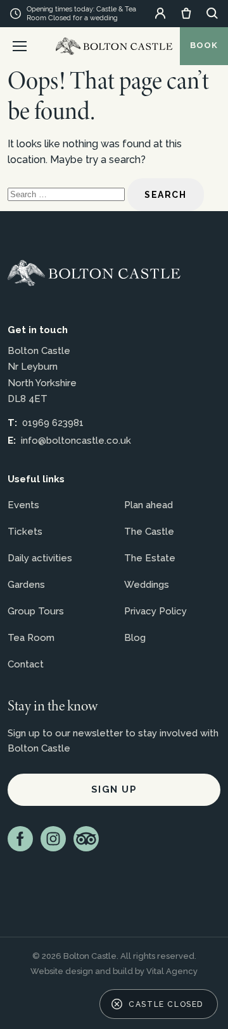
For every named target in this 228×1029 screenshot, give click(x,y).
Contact (26, 664)
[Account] (160, 13)
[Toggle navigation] (19, 46)
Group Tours (36, 611)
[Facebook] (20, 838)
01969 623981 (53, 423)
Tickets (25, 531)
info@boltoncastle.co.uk (76, 440)
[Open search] (212, 13)
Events (23, 505)
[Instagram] (53, 838)
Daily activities (40, 558)
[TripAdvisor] (86, 838)
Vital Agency (172, 971)
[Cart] (186, 13)
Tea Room (31, 637)
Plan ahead (148, 505)
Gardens (26, 584)
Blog (135, 637)
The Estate (149, 558)
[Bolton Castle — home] (94, 273)
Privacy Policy (155, 611)
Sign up (114, 789)
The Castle (149, 531)
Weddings (146, 584)
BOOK (204, 45)
